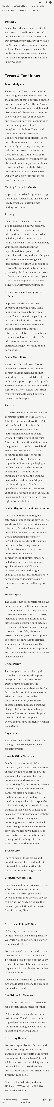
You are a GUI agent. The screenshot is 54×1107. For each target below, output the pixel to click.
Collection (20, 6)
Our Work (8, 10)
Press (22, 10)
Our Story (38, 6)
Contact (36, 10)
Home (5, 6)
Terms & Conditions (26, 1101)
